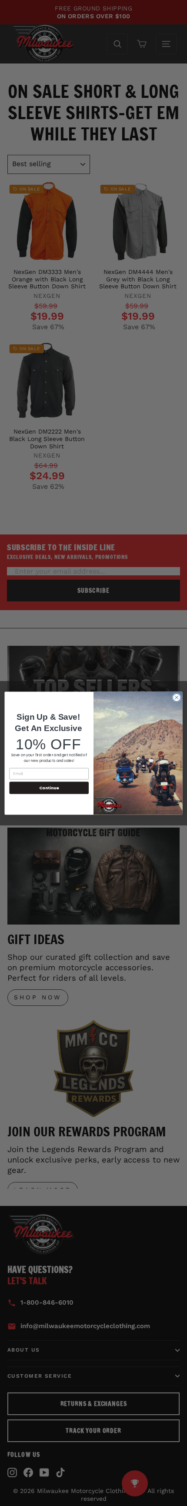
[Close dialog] (176, 697)
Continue (49, 787)
